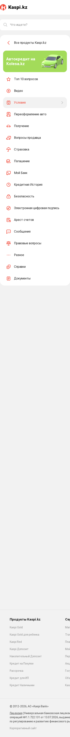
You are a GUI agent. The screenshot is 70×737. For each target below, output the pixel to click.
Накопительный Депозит (26, 656)
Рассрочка (16, 670)
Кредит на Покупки (21, 663)
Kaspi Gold (16, 627)
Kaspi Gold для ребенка (24, 634)
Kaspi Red (16, 641)
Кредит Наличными (22, 685)
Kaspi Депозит (19, 649)
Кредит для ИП (19, 678)
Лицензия (16, 713)
